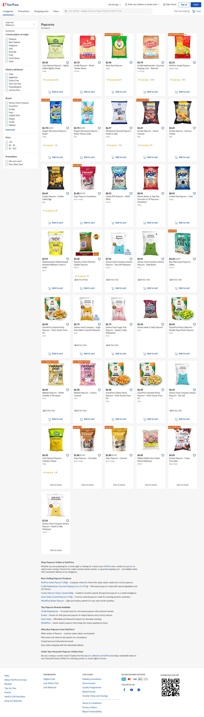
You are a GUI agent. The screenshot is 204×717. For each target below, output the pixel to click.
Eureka (44, 615)
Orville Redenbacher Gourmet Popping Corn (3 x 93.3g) (64, 586)
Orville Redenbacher (49, 611)
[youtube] (131, 691)
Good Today (46, 619)
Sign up (184, 5)
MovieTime (45, 623)
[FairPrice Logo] (11, 4)
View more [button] (10, 130)
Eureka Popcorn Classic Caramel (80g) (57, 593)
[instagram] (139, 691)
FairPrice (107, 567)
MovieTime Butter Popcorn (52, 601)
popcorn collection (92, 656)
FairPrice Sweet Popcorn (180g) (54, 583)
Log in (196, 5)
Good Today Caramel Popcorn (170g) (57, 597)
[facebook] (124, 691)
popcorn (129, 567)
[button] (189, 11)
